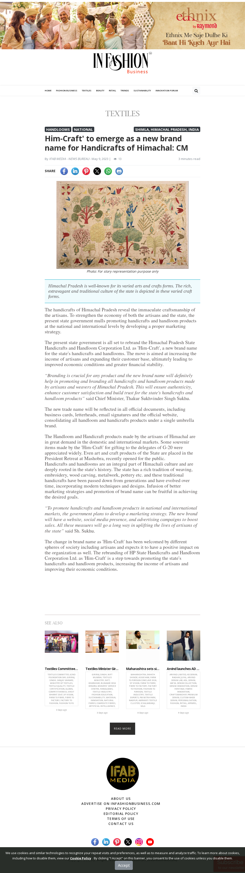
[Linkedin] (75, 171)
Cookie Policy (80, 858)
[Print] (119, 171)
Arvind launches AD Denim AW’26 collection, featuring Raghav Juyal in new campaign (183, 669)
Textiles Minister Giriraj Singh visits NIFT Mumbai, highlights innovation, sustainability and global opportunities (102, 669)
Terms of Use (121, 818)
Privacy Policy (121, 808)
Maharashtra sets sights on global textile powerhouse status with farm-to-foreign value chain (143, 669)
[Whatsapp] (108, 171)
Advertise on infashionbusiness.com (121, 803)
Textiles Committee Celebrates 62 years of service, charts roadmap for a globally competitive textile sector (61, 669)
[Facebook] (64, 171)
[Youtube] (150, 841)
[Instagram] (139, 841)
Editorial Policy (121, 813)
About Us (121, 798)
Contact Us (121, 823)
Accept (124, 865)
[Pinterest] (86, 171)
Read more (122, 728)
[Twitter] (97, 171)
